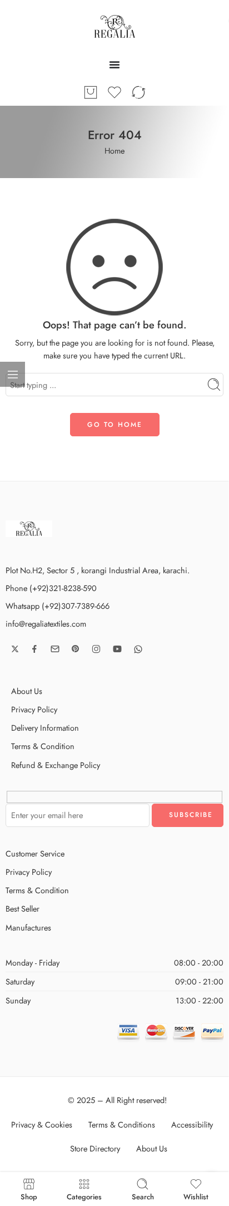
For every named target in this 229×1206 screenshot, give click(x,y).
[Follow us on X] (15, 649)
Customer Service (35, 853)
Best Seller (22, 908)
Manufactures (28, 927)
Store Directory (95, 1148)
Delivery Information (45, 728)
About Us (26, 691)
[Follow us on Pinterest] (75, 648)
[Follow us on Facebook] (34, 648)
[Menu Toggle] (114, 64)
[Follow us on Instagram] (96, 649)
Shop (29, 1196)
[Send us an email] (55, 649)
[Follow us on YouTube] (117, 649)
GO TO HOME (114, 425)
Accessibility (192, 1124)
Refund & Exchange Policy (55, 765)
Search (143, 1196)
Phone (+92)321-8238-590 (51, 588)
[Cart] (90, 92)
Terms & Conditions (121, 1124)
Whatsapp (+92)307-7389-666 (57, 606)
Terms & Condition (42, 746)
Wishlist (195, 1196)
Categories (84, 1196)
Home (114, 150)
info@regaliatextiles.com (46, 623)
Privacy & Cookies (41, 1124)
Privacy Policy (34, 709)
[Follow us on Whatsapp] (138, 649)
